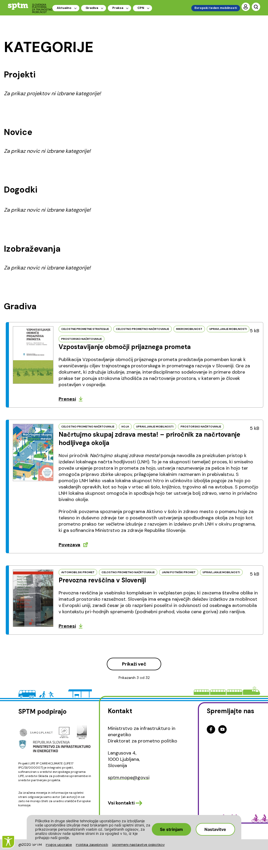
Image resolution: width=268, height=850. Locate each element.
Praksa (117, 8)
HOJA (125, 426)
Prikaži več (134, 664)
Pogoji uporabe (59, 844)
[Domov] (30, 7)
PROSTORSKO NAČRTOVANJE (81, 339)
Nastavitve (215, 829)
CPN (140, 8)
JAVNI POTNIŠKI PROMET (179, 572)
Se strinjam (171, 829)
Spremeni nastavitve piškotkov (138, 844)
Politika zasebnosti (92, 844)
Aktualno (64, 8)
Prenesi (67, 399)
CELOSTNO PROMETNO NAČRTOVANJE (142, 329)
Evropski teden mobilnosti (215, 8)
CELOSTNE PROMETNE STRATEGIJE (85, 329)
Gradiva (92, 8)
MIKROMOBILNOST (189, 329)
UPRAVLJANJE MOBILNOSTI (228, 329)
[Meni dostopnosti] (8, 841)
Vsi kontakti (121, 803)
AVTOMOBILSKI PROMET (77, 572)
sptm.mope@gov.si (128, 777)
